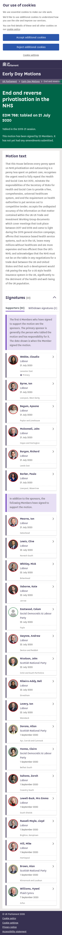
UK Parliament (9, 81)
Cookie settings (31, 55)
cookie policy (13, 29)
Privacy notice (9, 927)
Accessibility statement (14, 931)
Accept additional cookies (31, 37)
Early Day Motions (21, 74)
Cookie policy (9, 918)
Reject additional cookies (31, 47)
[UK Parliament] (10, 64)
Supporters (15, 308)
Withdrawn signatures (42, 308)
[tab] (15, 309)
